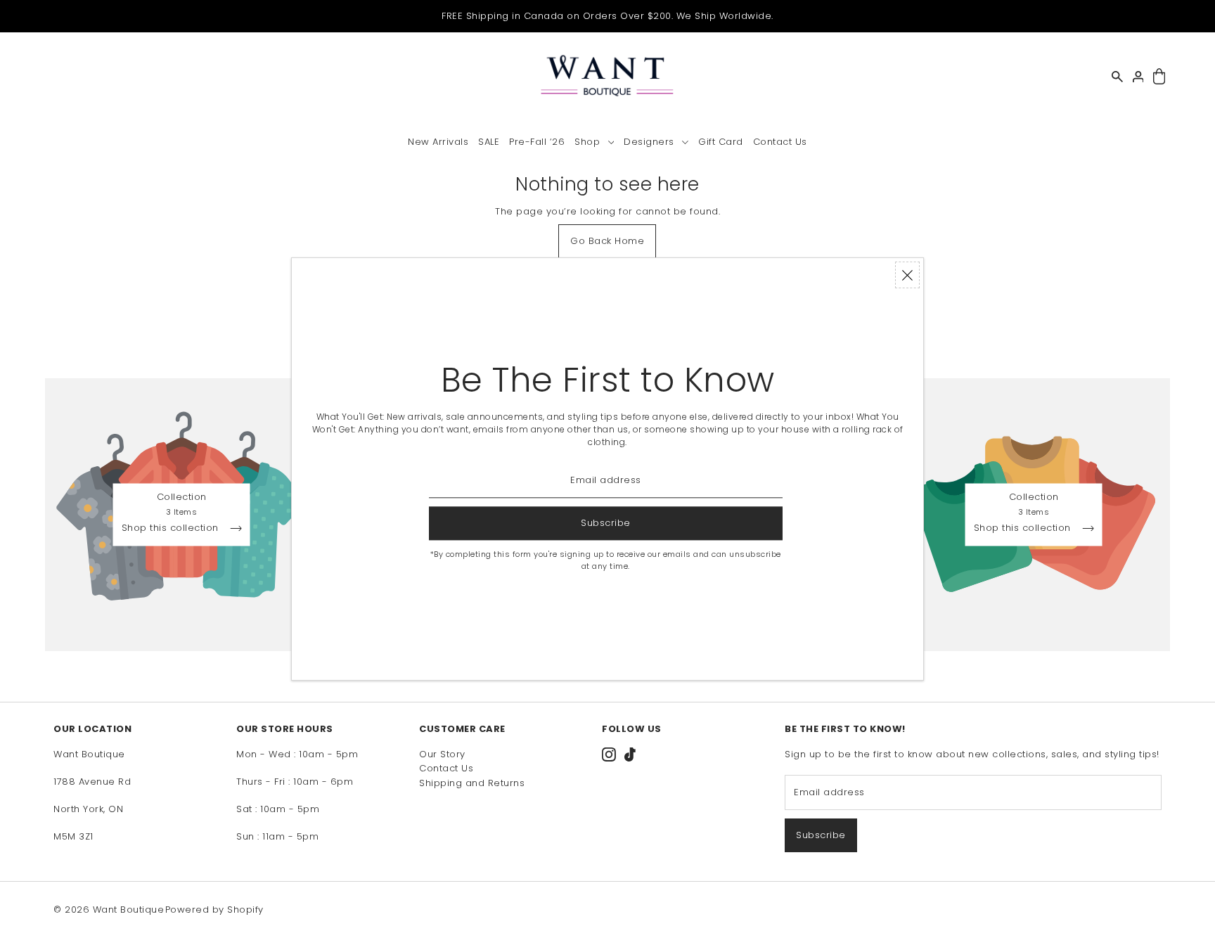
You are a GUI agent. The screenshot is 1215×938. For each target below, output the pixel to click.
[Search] (1117, 77)
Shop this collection (172, 528)
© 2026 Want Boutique (108, 909)
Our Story (442, 754)
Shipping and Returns (472, 783)
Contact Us (446, 768)
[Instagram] (609, 754)
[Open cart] (1159, 77)
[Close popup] (907, 275)
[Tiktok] (630, 754)
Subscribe (821, 835)
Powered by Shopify (214, 909)
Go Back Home (607, 241)
